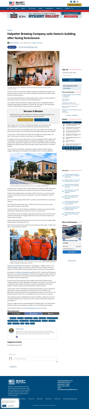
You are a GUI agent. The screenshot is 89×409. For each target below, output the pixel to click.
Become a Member (74, 5)
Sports (23, 8)
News (16, 8)
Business (9, 30)
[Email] (17, 337)
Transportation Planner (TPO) (68, 103)
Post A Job (68, 115)
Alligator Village (13, 318)
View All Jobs (75, 115)
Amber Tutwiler (20, 318)
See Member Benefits (25, 120)
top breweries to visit (33, 308)
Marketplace (49, 8)
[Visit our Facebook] (71, 2)
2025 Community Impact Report (70, 398)
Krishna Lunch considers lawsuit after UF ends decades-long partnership (72, 197)
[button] (64, 239)
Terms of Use (31, 398)
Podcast (67, 8)
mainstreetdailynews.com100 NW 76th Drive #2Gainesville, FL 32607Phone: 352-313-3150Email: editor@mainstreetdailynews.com (67, 385)
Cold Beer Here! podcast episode (25, 272)
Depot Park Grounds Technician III (69, 106)
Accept (4, 405)
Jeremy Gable (44, 320)
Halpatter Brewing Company (52, 318)
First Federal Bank (42, 318)
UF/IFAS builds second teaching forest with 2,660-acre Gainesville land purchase (72, 176)
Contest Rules (48, 398)
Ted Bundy (32, 323)
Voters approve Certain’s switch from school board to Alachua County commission (72, 203)
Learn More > (11, 405)
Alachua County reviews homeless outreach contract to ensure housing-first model (72, 208)
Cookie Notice (57, 398)
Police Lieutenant (66, 99)
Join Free (72, 80)
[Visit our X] (74, 2)
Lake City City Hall (16, 323)
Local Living (31, 8)
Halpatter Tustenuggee (24, 320)
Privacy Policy (40, 398)
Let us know (66, 88)
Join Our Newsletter (41, 120)
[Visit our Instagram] (77, 2)
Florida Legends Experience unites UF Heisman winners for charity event (72, 214)
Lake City (9, 323)
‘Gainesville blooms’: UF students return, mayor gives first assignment (72, 191)
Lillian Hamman (14, 43)
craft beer (35, 318)
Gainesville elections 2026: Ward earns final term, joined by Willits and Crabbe (72, 186)
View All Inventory (72, 260)
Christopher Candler (28, 318)
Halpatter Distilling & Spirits (13, 320)
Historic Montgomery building (35, 320)
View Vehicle (71, 252)
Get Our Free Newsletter (44, 11)
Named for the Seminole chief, (16, 266)
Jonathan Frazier (52, 320)
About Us (59, 8)
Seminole (27, 323)
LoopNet (34, 149)
